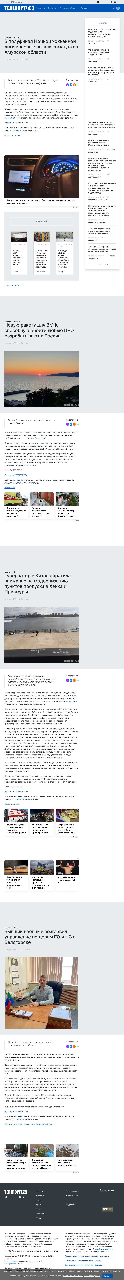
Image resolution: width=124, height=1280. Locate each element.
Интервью (40, 1196)
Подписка (40, 1214)
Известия (40, 438)
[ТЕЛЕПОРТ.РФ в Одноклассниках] (108, 2)
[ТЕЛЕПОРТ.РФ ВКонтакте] (104, 2)
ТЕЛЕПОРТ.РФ (19, 130)
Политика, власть (14, 1124)
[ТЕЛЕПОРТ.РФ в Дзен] (111, 2)
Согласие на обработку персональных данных (84, 1265)
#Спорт (15, 271)
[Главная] (19, 8)
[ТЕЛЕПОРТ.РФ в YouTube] (118, 2)
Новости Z (10, 487)
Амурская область (69, 8)
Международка (13, 804)
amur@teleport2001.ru (13, 1264)
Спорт (8, 135)
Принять (107, 1276)
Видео (38, 1200)
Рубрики (52, 8)
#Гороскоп (92, 43)
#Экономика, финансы (97, 200)
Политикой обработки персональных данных (81, 1276)
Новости (40, 8)
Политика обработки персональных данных (83, 1260)
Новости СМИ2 (11, 285)
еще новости (102, 264)
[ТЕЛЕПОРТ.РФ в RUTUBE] (115, 2)
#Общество (40, 271)
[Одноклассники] (74, 84)
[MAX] (67, 84)
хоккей (16, 135)
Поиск (38, 1218)
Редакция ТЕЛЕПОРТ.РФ (16, 122)
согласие (42, 1271)
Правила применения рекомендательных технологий (87, 1256)
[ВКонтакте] (71, 84)
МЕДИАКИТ (71, 1205)
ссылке (10, 118)
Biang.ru (70, 701)
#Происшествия (94, 61)
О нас (38, 1209)
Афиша (84, 8)
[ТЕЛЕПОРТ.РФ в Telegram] (101, 2)
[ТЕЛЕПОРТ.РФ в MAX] (98, 2)
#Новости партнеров (96, 222)
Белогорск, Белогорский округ (39, 1124)
